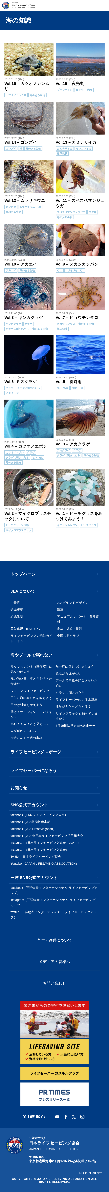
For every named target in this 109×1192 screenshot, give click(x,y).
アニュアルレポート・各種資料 (78, 619)
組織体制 (17, 616)
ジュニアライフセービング (30, 691)
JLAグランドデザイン (73, 603)
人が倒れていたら (23, 731)
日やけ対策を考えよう (27, 705)
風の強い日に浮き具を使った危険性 (31, 681)
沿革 (60, 610)
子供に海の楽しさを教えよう (31, 698)
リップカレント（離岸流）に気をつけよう (31, 669)
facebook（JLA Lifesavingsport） (33, 829)
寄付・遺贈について (54, 940)
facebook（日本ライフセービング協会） (39, 815)
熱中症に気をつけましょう (75, 666)
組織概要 (17, 610)
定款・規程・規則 (69, 629)
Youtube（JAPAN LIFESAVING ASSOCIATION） (45, 863)
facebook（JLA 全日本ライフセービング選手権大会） (48, 836)
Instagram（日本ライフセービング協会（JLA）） (45, 842)
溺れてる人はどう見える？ (30, 724)
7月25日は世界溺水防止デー (75, 725)
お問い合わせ (54, 983)
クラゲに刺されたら (70, 692)
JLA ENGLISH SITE (91, 1173)
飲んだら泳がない (68, 673)
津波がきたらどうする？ (73, 706)
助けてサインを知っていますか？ (32, 714)
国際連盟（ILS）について (29, 629)
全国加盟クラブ (68, 636)
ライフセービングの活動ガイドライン (32, 638)
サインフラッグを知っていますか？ (77, 716)
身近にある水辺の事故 (26, 738)
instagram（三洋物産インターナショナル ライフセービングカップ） (53, 902)
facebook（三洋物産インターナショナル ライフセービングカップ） (54, 890)
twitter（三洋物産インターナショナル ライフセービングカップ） (54, 914)
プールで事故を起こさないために (77, 683)
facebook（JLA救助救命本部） (32, 822)
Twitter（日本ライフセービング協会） (37, 856)
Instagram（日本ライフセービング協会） (40, 849)
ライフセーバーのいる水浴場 (76, 699)
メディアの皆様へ (54, 962)
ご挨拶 (15, 603)
